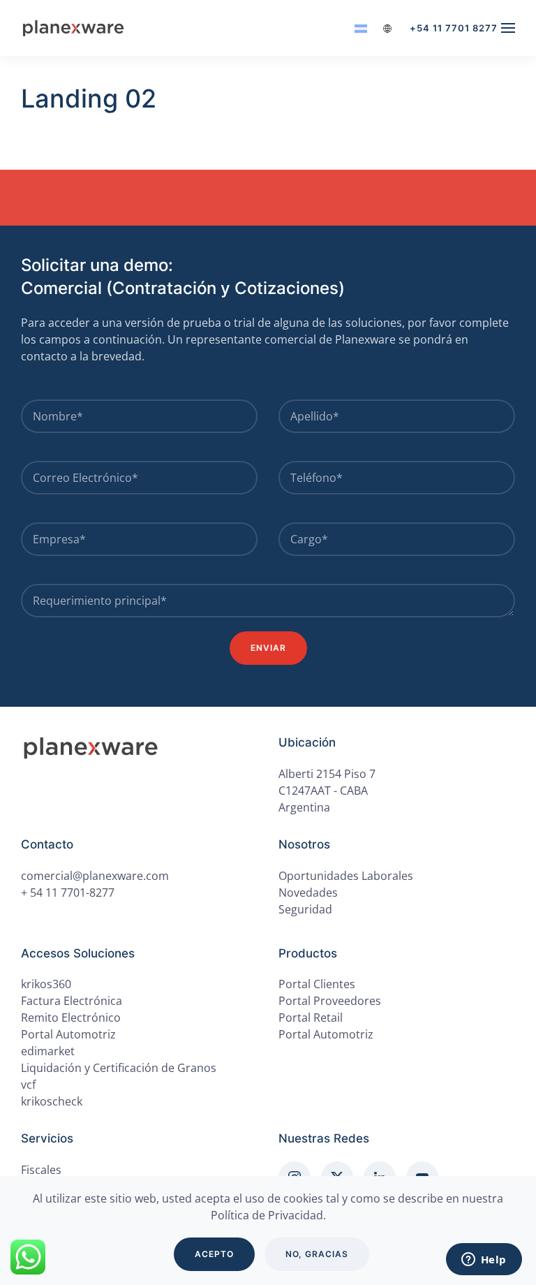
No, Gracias (316, 1254)
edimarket (48, 1051)
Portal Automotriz (325, 1034)
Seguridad (305, 909)
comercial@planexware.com (95, 875)
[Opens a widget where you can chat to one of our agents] (483, 1260)
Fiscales (41, 1169)
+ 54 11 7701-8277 (67, 892)
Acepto (214, 1254)
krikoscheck (51, 1101)
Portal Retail (310, 1017)
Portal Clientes (316, 984)
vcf (28, 1084)
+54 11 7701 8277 (454, 28)
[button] (508, 28)
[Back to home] (75, 28)
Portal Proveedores (329, 1000)
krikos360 (46, 984)
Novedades (308, 892)
